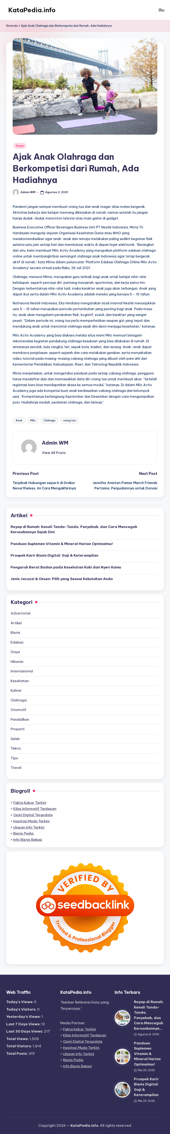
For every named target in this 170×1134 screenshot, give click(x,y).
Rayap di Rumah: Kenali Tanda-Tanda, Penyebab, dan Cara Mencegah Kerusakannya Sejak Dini (74, 529)
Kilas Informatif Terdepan (34, 808)
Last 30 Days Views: (25, 1031)
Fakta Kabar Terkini (29, 802)
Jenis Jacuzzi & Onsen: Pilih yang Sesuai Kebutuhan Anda (62, 579)
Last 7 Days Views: (23, 1024)
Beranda (12, 26)
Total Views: (17, 1038)
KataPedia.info (32, 10)
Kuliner (16, 690)
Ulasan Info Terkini (28, 827)
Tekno (16, 748)
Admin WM (55, 443)
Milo (33, 420)
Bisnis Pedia (23, 833)
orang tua (69, 420)
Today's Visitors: (21, 1009)
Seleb (15, 738)
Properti (17, 729)
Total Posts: (17, 1053)
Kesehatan (20, 681)
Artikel (16, 623)
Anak (19, 420)
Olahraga (49, 420)
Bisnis (15, 632)
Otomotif (18, 709)
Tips (14, 758)
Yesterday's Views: (23, 1016)
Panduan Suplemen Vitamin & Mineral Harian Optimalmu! (62, 543)
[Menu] (161, 10)
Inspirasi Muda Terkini (31, 821)
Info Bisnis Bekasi (27, 839)
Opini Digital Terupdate (33, 815)
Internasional (22, 671)
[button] (54, 453)
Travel (16, 767)
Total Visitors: (19, 1046)
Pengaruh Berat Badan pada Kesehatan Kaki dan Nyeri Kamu (66, 567)
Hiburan (17, 661)
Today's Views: (20, 1002)
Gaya (20, 145)
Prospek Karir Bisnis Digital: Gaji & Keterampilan (54, 555)
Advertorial (20, 613)
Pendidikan (20, 719)
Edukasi (17, 642)
